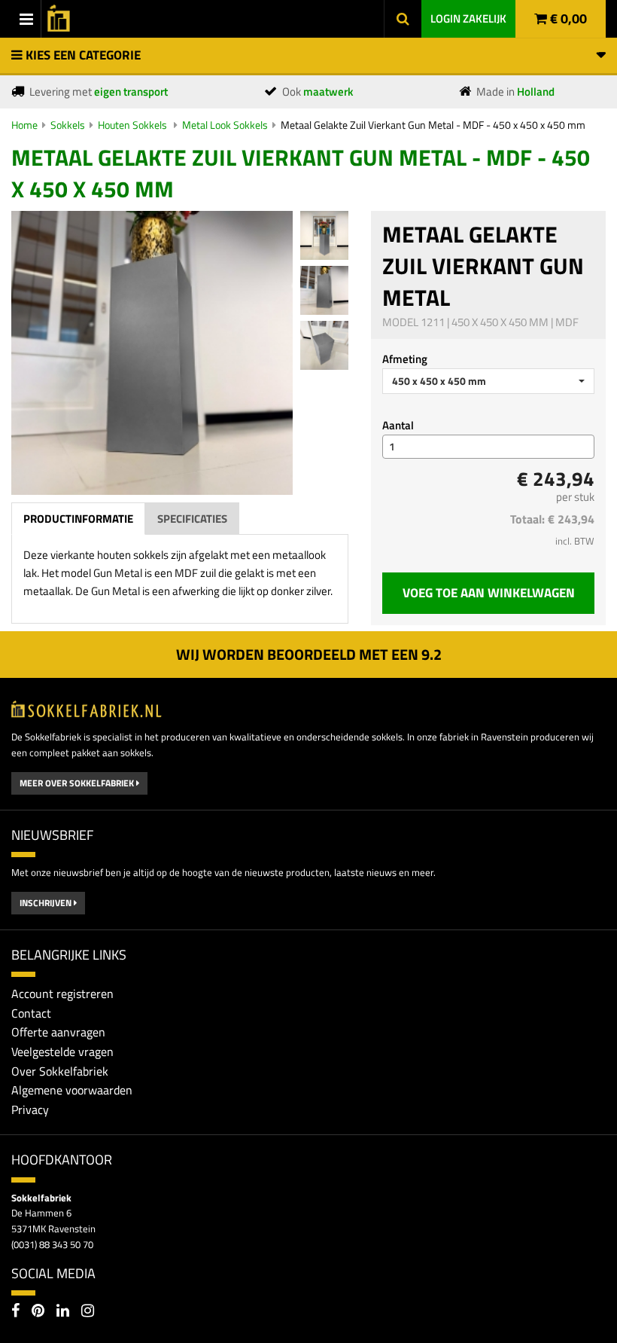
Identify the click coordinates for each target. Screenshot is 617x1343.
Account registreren (62, 993)
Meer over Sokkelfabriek (78, 783)
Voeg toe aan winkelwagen (489, 593)
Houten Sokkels (133, 125)
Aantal (398, 425)
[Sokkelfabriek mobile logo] (55, 14)
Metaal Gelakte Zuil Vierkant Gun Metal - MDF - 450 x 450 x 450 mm (433, 125)
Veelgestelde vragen (62, 1051)
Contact (31, 1013)
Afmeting (404, 359)
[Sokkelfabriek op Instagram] (87, 1312)
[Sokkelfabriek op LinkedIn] (62, 1312)
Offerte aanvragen (58, 1032)
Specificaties (192, 518)
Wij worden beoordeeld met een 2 (309, 654)
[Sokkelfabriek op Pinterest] (38, 1312)
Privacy (30, 1109)
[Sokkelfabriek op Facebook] (15, 1312)
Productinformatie (78, 518)
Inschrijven (47, 903)
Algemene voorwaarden (71, 1090)
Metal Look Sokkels (225, 125)
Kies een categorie (82, 55)
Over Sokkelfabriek (59, 1071)
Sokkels (67, 125)
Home (24, 125)
